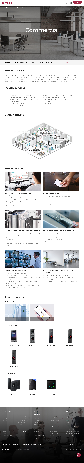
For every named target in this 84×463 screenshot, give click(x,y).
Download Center (54, 415)
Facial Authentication (39, 435)
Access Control (37, 431)
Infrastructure (37, 424)
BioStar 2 (4, 420)
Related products (49, 62)
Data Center (37, 418)
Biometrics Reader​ (6, 427)
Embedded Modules (23, 431)
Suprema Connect (54, 433)
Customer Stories (54, 435)
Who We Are (69, 415)
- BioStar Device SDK (23, 426)
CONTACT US (77, 2)
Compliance (25, 444)
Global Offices (69, 422)
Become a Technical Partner (72, 433)
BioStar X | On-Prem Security (9, 417)
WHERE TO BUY (60, 3)
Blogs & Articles (53, 431)
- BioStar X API (21, 422)
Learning (52, 418)
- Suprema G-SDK (22, 424)
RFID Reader (5, 429)
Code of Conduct (36, 444)
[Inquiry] (79, 455)
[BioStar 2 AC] (17, 304)
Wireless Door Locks (7, 435)
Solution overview (9, 62)
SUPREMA (7, 3)
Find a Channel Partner (71, 429)
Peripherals (5, 433)
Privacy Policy (6, 444)
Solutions (8, 7)
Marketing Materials (54, 417)
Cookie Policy (16, 444)
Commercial (26, 7)
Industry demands (19, 62)
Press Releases (69, 418)
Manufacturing (37, 426)
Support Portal (53, 437)
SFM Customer (69, 435)
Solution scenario (29, 62)
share (77, 62)
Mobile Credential (6, 431)
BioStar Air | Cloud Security (8, 418)
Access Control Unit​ (7, 426)
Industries (17, 7)
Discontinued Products (55, 420)
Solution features (39, 62)
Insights (52, 429)
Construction (37, 417)
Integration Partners (23, 418)
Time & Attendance (38, 433)
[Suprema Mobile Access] (42, 304)
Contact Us (68, 420)
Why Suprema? (69, 417)
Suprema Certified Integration (25, 417)
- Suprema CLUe (22, 428)
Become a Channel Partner (72, 431)
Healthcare (36, 420)
